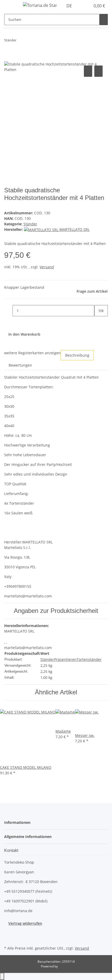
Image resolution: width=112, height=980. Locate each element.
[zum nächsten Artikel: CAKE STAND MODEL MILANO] (20, 41)
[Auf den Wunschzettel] (98, 71)
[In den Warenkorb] (8, 58)
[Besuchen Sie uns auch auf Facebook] (8, 932)
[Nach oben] (2, 976)
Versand (47, 266)
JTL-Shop (65, 966)
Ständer (30, 223)
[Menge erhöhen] (98, 322)
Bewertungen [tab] (20, 365)
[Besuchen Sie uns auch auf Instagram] (8, 938)
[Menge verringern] (8, 310)
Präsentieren (65, 659)
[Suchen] (103, 19)
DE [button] (69, 6)
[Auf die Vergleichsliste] (88, 71)
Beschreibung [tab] (77, 355)
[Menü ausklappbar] (10, 6)
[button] (81, 6)
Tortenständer (89, 659)
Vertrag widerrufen (25, 923)
